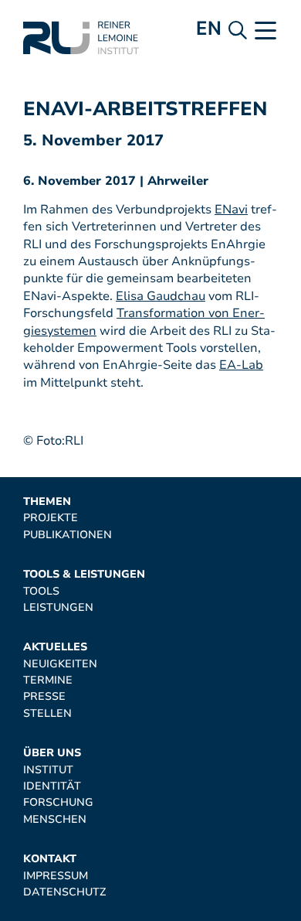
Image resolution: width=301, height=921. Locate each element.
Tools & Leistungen (84, 574)
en (209, 28)
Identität (52, 786)
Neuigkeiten (60, 664)
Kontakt (49, 859)
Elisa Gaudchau (160, 296)
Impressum (55, 876)
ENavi (231, 209)
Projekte (50, 518)
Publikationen (67, 535)
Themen (47, 501)
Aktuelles (55, 647)
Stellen (47, 713)
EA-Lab (241, 365)
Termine (48, 680)
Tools (41, 591)
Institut (48, 770)
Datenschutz (64, 892)
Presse (44, 696)
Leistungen (58, 607)
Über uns (52, 753)
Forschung (58, 802)
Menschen (54, 819)
